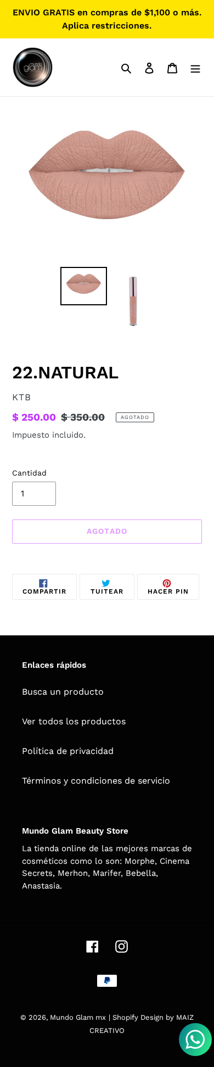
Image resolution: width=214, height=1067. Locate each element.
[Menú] (195, 67)
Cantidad (29, 472)
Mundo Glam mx (78, 1017)
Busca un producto (63, 691)
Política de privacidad (68, 751)
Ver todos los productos (74, 721)
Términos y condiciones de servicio (96, 780)
